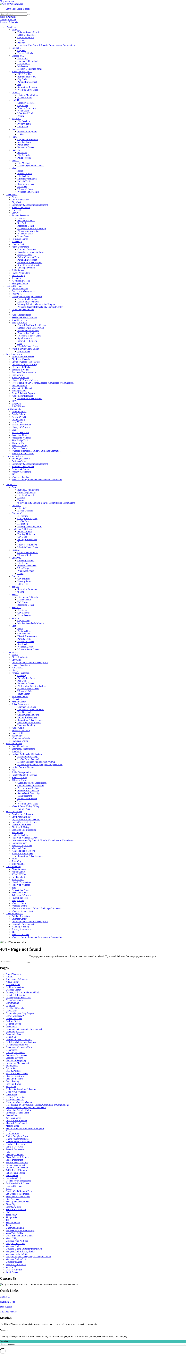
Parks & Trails (24, 181)
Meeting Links (12, 1126)
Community (11, 1026)
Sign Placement (24, 338)
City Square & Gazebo (27, 139)
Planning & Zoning (20, 469)
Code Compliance (20, 288)
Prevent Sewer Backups (28, 330)
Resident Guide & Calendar (24, 317)
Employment (17, 375)
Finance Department (21, 207)
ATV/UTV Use (24, 74)
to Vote (20, 134)
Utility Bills (22, 126)
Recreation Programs (27, 131)
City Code (22, 79)
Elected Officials (25, 53)
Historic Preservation (27, 178)
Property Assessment (26, 108)
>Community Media (21, 280)
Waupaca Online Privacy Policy (20, 1251)
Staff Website (6, 1306)
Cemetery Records (25, 103)
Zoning (20, 116)
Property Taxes (24, 124)
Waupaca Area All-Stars (28, 231)
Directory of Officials (21, 367)
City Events (22, 105)
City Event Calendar (21, 359)
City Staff (21, 50)
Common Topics (13, 1023)
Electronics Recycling (27, 299)
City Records (23, 155)
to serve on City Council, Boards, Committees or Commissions (46, 45)
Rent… (15, 137)
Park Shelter (23, 144)
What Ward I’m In (25, 113)
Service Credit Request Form (19, 1191)
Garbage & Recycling (27, 61)
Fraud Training (12, 1081)
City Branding (18, 419)
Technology (17, 278)
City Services (23, 121)
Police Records (24, 158)
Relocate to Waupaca (21, 437)
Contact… (16, 48)
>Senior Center (19, 244)
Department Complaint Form (30, 252)
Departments (11, 194)
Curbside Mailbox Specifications (32, 325)
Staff (8, 1212)
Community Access (15, 1031)
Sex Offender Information (29, 265)
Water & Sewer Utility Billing (25, 349)
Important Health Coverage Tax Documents (26, 1107)
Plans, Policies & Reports (23, 393)
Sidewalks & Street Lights (29, 335)
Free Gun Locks (24, 254)
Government (11, 1094)
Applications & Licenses (23, 356)
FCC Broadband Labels (17, 1073)
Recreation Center (25, 147)
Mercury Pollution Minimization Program (36, 304)
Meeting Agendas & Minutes (30, 165)
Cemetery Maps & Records (18, 997)
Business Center (24, 173)
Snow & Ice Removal (27, 87)
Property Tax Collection (28, 333)
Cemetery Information (16, 995)
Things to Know (19, 322)
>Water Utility (18, 275)
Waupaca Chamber (20, 477)
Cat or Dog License (26, 35)
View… (15, 160)
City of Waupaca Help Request (26, 362)
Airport (15, 197)
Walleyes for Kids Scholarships (31, 228)
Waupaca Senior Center (28, 192)
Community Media (14, 1034)
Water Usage (23, 110)
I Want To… (11, 27)
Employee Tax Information (24, 372)
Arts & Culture (18, 414)
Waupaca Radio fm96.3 (16, 1254)
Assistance (22, 152)
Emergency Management (23, 291)
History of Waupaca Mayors (24, 380)
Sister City (16, 403)
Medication (22, 66)
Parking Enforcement (27, 82)
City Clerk (16, 202)
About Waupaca (19, 411)
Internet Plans (12, 1115)
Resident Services (14, 286)
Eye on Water (23, 351)
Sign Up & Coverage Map (18, 1201)
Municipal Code (19, 390)
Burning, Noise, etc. (26, 76)
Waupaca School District (23, 453)
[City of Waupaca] (11, 4)
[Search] (28, 14)
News (8, 1131)
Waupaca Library (25, 189)
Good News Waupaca (16, 1092)
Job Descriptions (19, 385)
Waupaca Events (19, 448)
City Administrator (20, 199)
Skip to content (7, 1)
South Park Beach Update (18, 9)
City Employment (25, 37)
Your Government (14, 354)
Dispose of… (18, 56)
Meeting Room (24, 142)
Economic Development (23, 466)
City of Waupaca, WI (15, 1016)
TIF (13, 474)
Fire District (17, 210)
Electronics (22, 58)
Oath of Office (12, 1133)
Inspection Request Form (17, 1112)
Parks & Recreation (20, 215)
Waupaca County (19, 445)
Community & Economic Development (30, 205)
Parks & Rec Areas (26, 220)
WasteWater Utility (14, 1233)
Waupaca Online (13, 1246)
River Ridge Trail (20, 440)
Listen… (16, 92)
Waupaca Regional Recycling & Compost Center (39, 307)
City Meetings (23, 163)
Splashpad (22, 186)
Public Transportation (21, 315)
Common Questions (26, 249)
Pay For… (16, 118)
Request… (16, 150)
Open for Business (14, 456)
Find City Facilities (20, 377)
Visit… (15, 168)
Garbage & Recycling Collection (27, 296)
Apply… (16, 29)
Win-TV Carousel (14, 1269)
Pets (19, 84)
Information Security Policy (18, 1110)
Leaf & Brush (23, 63)
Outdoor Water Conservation (30, 328)
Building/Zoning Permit (28, 32)
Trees (19, 343)
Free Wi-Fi (17, 294)
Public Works (18, 270)
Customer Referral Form (17, 1044)
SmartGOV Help (19, 320)
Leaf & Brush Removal (28, 301)
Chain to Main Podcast (27, 95)
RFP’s (14, 401)
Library (15, 212)
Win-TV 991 (12, 1267)
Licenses (21, 40)
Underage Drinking (26, 267)
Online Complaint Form (28, 257)
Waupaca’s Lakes (25, 233)
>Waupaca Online (20, 283)
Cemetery (21, 218)
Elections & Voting (20, 369)
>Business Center (20, 239)
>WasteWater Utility (21, 273)
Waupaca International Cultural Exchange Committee (36, 451)
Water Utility (12, 1238)
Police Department (20, 246)
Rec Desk (21, 223)
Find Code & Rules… (22, 71)
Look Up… (17, 100)
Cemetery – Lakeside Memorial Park (23, 992)
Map (14, 430)
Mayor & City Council (22, 388)
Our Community (13, 409)
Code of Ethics (12, 1021)
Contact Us (11, 1037)
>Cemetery (17, 241)
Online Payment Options (23, 309)
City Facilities (23, 176)
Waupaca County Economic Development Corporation (37, 479)
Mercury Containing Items (29, 69)
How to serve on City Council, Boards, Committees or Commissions (43, 383)
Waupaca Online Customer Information (24, 1248)
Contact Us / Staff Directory (24, 364)
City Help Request (8, 1311)
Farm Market (18, 422)
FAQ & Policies (13, 1071)
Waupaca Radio (24, 97)
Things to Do (18, 443)
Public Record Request (22, 396)
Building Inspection (21, 458)
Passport (21, 42)
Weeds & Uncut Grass (27, 90)
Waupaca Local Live (15, 1243)
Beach (20, 171)
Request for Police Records (29, 262)
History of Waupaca (21, 427)
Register (15, 129)
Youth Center (23, 236)
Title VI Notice (18, 406)
